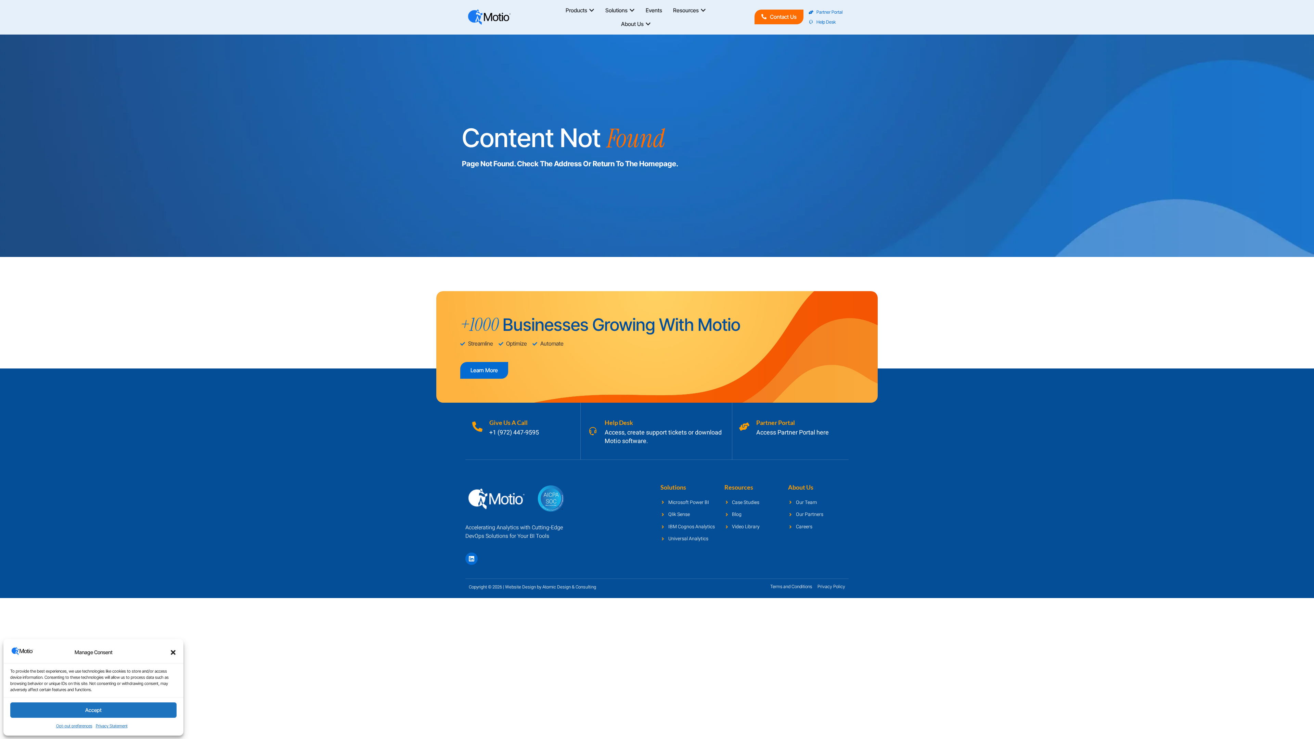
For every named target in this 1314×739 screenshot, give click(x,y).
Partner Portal (775, 422)
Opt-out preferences (74, 725)
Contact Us (783, 16)
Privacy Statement (112, 725)
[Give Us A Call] (477, 427)
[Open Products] (591, 10)
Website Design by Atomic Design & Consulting (550, 587)
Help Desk (619, 422)
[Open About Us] (648, 24)
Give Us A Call (508, 422)
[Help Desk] (593, 431)
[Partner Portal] (744, 427)
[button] (173, 652)
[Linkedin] (471, 559)
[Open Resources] (703, 10)
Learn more (484, 370)
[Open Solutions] (632, 10)
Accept (93, 710)
